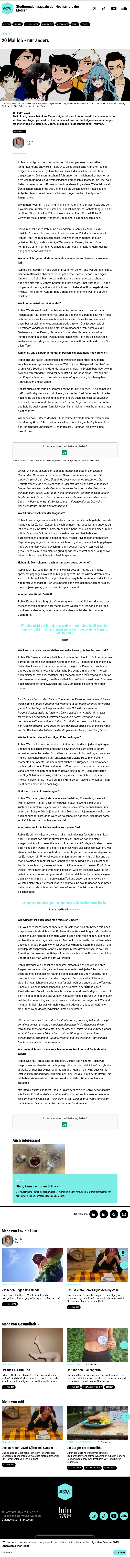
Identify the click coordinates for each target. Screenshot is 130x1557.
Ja (64, 452)
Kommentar (109, 1468)
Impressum (27, 1519)
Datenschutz (9, 1519)
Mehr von (19, 1231)
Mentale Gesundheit (92, 1387)
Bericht (109, 1387)
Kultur (6, 24)
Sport (75, 24)
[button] (6, 1265)
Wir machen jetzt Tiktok (82, 1065)
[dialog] (65, 1548)
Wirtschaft (62, 24)
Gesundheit (47, 24)
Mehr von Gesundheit (19, 1324)
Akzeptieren (119, 1552)
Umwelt (17, 24)
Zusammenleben (92, 1468)
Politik (85, 24)
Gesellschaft (31, 24)
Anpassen (7, 1552)
